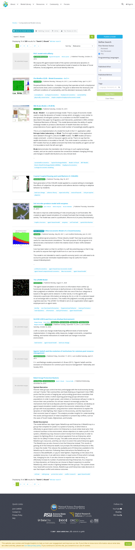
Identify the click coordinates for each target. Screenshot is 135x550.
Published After (104, 67)
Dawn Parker (74, 322)
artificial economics (40, 269)
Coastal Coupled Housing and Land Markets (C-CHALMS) (56, 176)
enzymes (65, 222)
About (12, 4)
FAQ (13, 518)
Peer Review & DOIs (70, 31)
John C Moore (47, 206)
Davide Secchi (38, 283)
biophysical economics (68, 95)
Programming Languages (108, 58)
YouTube (116, 509)
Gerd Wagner (37, 381)
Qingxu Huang (38, 322)
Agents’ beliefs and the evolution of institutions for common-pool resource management (63, 352)
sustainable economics (41, 162)
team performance (84, 308)
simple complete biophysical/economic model (65, 97)
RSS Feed (116, 515)
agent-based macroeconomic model (60, 269)
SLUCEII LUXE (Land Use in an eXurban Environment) (54, 319)
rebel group (45, 474)
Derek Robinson (64, 322)
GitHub (56, 31)
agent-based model (54, 222)
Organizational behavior (68, 308)
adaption (37, 195)
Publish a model (110, 37)
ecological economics (52, 95)
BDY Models (84, 162)
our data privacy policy (32, 545)
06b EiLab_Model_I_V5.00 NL (44, 106)
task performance (62, 310)
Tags (100, 84)
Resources (40, 4)
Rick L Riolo (47, 322)
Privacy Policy (17, 515)
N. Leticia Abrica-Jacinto (40, 56)
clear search (56, 41)
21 (35, 46)
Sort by (68, 46)
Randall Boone (38, 206)
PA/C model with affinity (43, 53)
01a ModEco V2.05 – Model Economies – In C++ (51, 78)
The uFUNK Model (41, 280)
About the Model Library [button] (23, 31)
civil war (37, 474)
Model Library (26, 4)
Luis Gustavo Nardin (48, 381)
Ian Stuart (37, 234)
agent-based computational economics (46, 271)
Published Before (105, 75)
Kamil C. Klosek (60, 381)
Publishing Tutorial (43, 31)
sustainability (81, 95)
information (50, 310)
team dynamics (39, 310)
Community (54, 4)
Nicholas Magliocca (39, 179)
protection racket (57, 474)
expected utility (64, 192)
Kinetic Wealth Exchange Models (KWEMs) (47, 165)
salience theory (52, 192)
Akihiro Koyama (57, 206)
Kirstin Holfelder (67, 206)
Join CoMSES (17, 509)
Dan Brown (48, 324)
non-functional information (50, 308)
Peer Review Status (106, 46)
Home (14, 23)
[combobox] (109, 61)
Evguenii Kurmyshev (54, 56)
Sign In (130, 4)
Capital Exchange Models (59, 162)
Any (102, 54)
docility (36, 308)
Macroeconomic (66, 271)
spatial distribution (86, 222)
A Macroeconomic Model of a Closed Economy (62, 231)
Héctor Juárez (65, 56)
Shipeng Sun (54, 322)
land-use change (39, 192)
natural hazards (76, 192)
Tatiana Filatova (83, 322)
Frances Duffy (69, 381)
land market (38, 343)
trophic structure (39, 222)
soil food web (74, 222)
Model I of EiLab (74, 162)
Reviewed (104, 48)
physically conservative (41, 97)
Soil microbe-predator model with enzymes (51, 203)
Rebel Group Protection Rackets (46, 378)
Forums (67, 4)
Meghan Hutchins (39, 324)
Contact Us (16, 512)
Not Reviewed (106, 51)
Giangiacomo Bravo (39, 356)
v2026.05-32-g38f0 (78, 531)
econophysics (38, 95)
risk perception (88, 192)
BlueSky (119, 512)
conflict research (70, 474)
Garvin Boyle (37, 81)
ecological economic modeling (44, 167)
